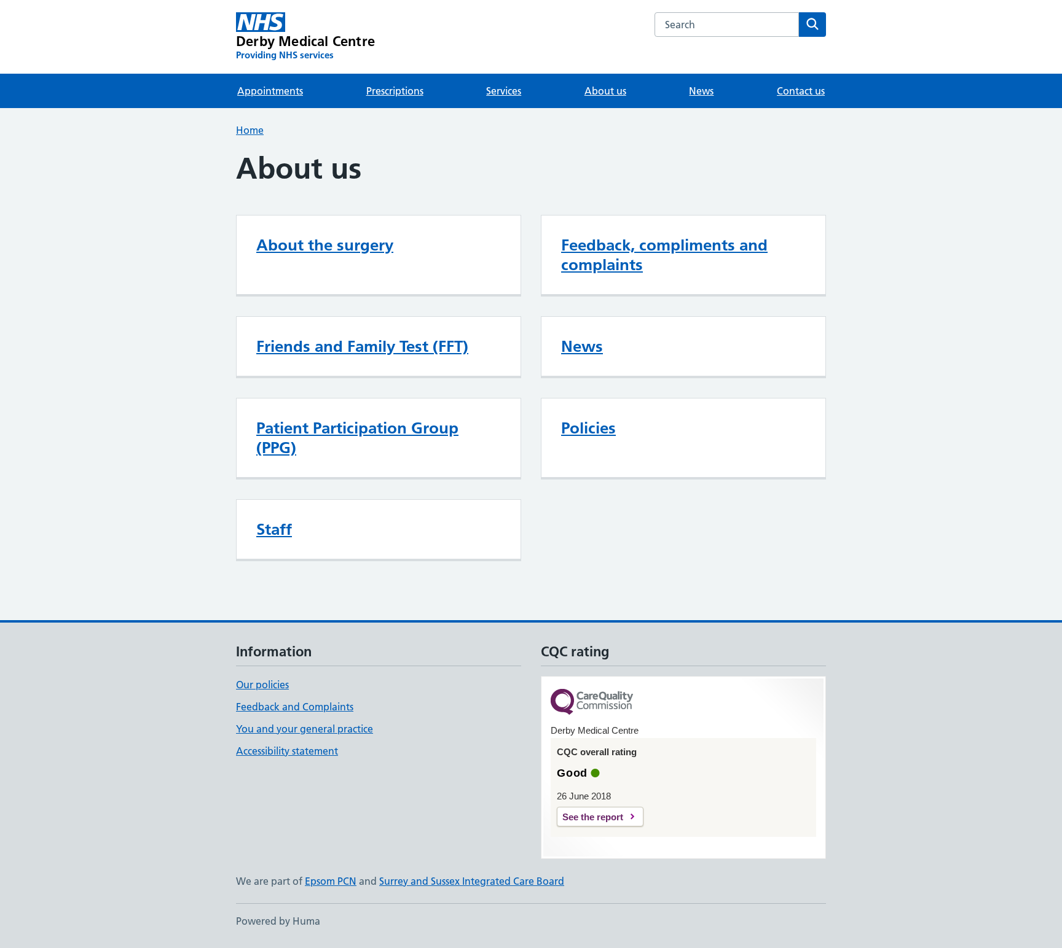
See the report (592, 817)
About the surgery (324, 245)
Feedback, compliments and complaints (664, 254)
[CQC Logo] (592, 703)
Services (503, 91)
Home (250, 130)
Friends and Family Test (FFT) (362, 346)
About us (605, 91)
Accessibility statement (287, 751)
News (701, 91)
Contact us (801, 91)
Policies (588, 428)
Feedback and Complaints (294, 707)
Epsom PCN (330, 881)
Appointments (270, 91)
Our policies (262, 684)
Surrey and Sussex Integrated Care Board (471, 881)
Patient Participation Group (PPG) (357, 437)
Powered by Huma (278, 921)
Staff (274, 529)
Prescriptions (394, 91)
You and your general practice (304, 729)
